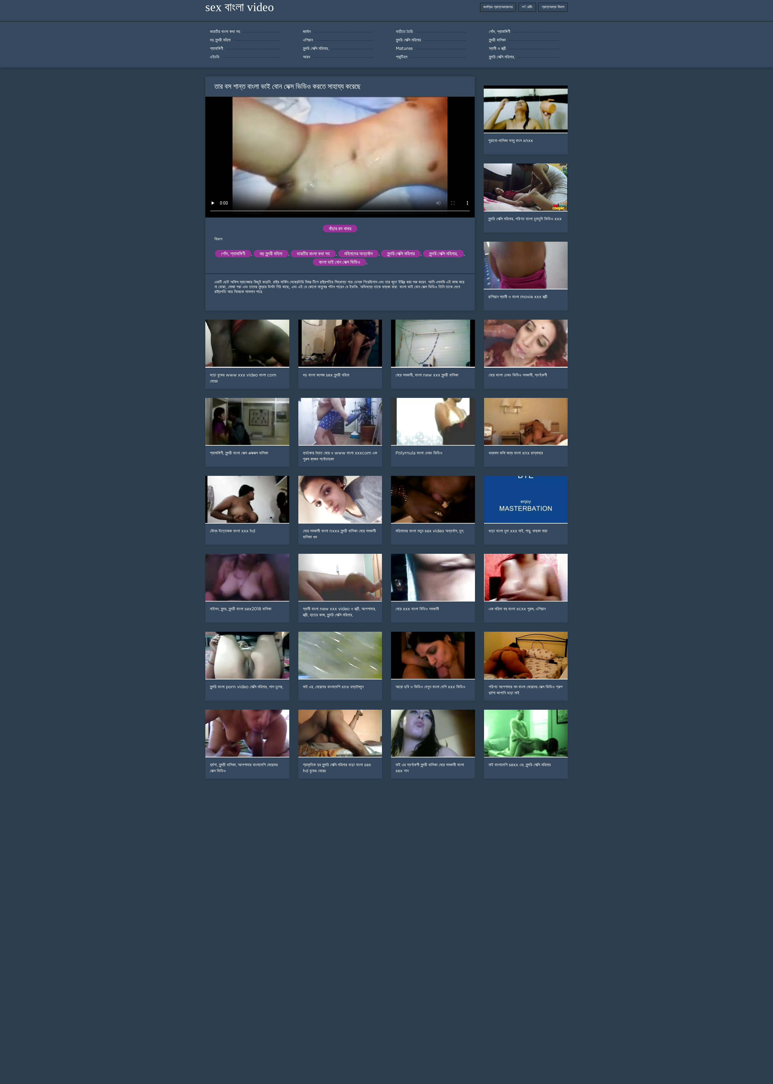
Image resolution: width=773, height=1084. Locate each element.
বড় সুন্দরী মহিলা (271, 253)
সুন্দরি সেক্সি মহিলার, (443, 253)
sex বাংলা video (239, 7)
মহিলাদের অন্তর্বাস (358, 253)
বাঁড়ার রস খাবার (340, 228)
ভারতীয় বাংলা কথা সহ (313, 253)
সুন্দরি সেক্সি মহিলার (401, 253)
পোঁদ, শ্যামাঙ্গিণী (233, 253)
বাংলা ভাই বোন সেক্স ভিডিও (339, 262)
